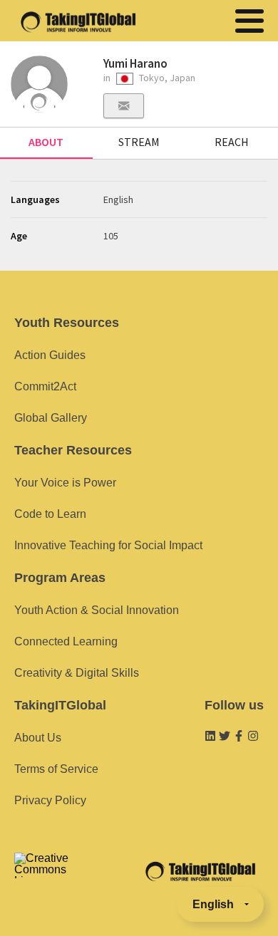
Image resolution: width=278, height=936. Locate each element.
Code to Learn (50, 514)
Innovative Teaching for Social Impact (108, 545)
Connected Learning (66, 641)
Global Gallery (50, 418)
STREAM (139, 142)
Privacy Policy (50, 800)
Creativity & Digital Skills (76, 673)
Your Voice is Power (65, 483)
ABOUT (46, 142)
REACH (232, 142)
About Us (37, 738)
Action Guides (50, 355)
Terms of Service (56, 769)
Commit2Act (45, 386)
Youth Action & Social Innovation (96, 610)
